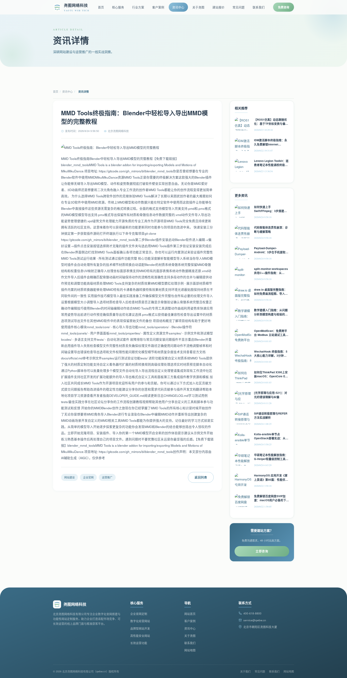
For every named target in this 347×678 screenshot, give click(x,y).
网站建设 (69, 477)
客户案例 (158, 7)
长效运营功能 (138, 643)
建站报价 (218, 7)
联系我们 (259, 7)
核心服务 (118, 7)
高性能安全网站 (140, 636)
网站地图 (190, 650)
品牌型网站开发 (140, 628)
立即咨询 (262, 551)
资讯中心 (178, 7)
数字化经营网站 (140, 621)
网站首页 (190, 614)
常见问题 (239, 7)
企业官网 (88, 477)
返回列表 (201, 477)
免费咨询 (283, 7)
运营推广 (107, 477)
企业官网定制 (138, 614)
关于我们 (245, 671)
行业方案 (138, 7)
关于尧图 (198, 7)
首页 (101, 7)
